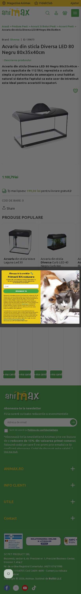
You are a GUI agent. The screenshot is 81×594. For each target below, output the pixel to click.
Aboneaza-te (21, 291)
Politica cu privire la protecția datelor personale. (14, 319)
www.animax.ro (25, 303)
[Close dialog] (77, 272)
